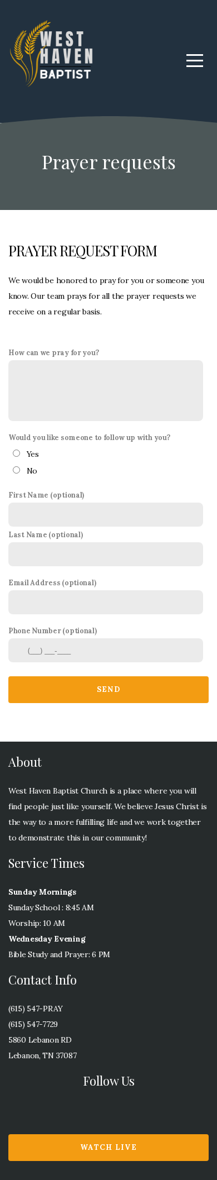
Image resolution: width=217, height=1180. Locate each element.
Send (108, 689)
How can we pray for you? (53, 352)
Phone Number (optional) (52, 630)
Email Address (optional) (52, 582)
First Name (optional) (46, 494)
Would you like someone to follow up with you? (89, 437)
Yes (33, 454)
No (32, 471)
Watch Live (108, 1147)
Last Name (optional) (45, 534)
